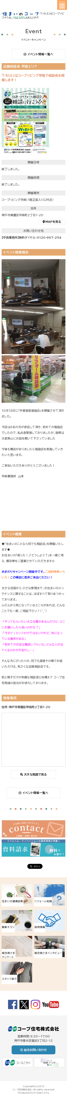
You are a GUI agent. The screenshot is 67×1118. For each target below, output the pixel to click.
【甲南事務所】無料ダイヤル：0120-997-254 (31, 237)
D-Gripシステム (41, 1093)
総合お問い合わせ (35, 1049)
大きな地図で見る (35, 774)
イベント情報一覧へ (40, 54)
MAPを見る (53, 221)
